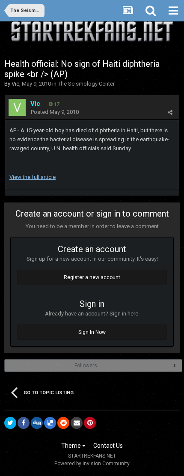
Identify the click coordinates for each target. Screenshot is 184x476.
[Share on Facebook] (24, 423)
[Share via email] (77, 423)
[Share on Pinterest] (90, 423)
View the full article (32, 177)
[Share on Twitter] (10, 423)
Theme (71, 445)
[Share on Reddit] (63, 423)
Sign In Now (92, 332)
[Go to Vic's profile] (17, 107)
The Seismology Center (86, 83)
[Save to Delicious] (50, 423)
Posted (55, 112)
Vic (15, 83)
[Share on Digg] (37, 423)
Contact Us (108, 445)
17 (56, 104)
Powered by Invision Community (92, 464)
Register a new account (92, 277)
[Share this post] (170, 112)
